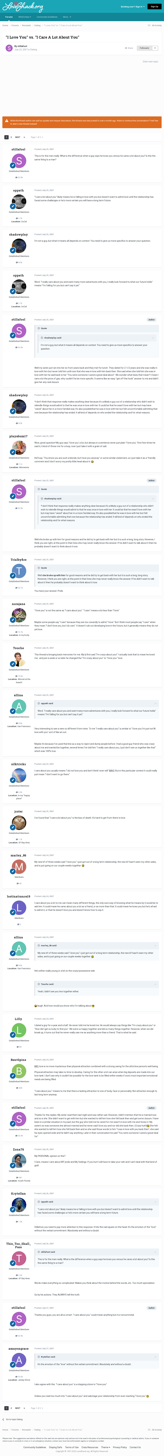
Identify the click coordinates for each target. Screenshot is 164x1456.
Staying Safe (55, 1447)
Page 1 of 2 (36, 137)
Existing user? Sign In (132, 6)
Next (17, 137)
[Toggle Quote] (39, 328)
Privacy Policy (120, 1447)
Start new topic (150, 61)
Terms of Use (72, 1447)
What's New (24, 17)
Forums (9, 17)
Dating (33, 49)
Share (130, 48)
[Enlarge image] (92, 461)
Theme (105, 1447)
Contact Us (135, 1447)
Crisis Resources (90, 1447)
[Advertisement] (82, 90)
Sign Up (154, 6)
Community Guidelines (47, 17)
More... (66, 17)
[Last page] (24, 137)
